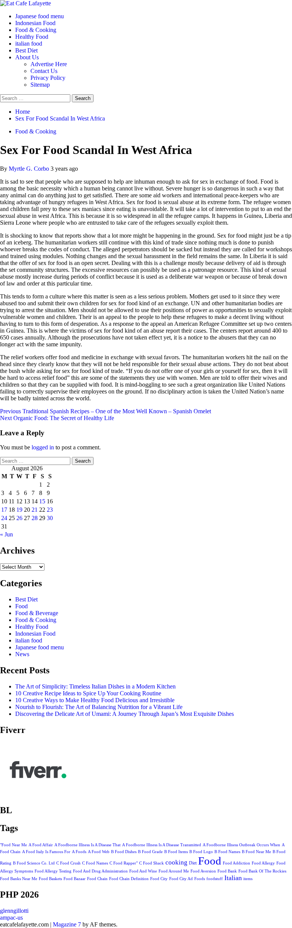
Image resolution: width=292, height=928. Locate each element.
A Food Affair (41, 845)
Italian (233, 878)
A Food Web (99, 852)
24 (4, 518)
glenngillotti (14, 910)
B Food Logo (201, 852)
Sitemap (40, 84)
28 (35, 518)
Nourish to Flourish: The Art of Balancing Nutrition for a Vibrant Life (98, 707)
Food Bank (227, 871)
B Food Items (176, 852)
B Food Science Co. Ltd (34, 863)
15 (42, 501)
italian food (28, 43)
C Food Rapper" (124, 863)
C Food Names (95, 863)
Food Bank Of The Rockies (262, 871)
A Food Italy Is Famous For (46, 852)
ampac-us (11, 917)
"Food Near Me (13, 845)
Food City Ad (181, 879)
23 (50, 509)
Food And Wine (143, 871)
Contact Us (43, 71)
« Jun (6, 534)
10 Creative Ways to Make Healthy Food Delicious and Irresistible (95, 700)
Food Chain (97, 879)
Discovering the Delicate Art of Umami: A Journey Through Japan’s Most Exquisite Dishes (124, 714)
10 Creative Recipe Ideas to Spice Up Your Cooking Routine (88, 693)
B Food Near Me (256, 852)
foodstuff (214, 879)
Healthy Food (31, 36)
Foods (199, 878)
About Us (27, 57)
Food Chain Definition (129, 879)
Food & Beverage (36, 613)
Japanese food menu (39, 16)
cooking (176, 862)
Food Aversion (203, 871)
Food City (159, 879)
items (247, 878)
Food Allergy (263, 863)
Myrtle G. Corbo (30, 168)
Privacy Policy (47, 78)
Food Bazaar (74, 879)
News (22, 654)
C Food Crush (68, 863)
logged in (43, 447)
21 (35, 509)
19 (19, 509)
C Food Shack (151, 863)
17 (4, 509)
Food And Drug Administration (100, 871)
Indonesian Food (35, 23)
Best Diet (26, 50)
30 (50, 518)
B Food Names (227, 852)
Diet (193, 863)
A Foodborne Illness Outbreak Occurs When (241, 845)
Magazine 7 (67, 924)
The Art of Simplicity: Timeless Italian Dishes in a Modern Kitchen (95, 686)
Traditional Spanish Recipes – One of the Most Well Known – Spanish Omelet (105, 411)
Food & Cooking (35, 30)
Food (21, 606)
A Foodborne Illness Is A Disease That (87, 845)
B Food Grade (150, 852)
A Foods (79, 852)
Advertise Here (48, 64)
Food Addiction (236, 863)
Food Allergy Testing (53, 871)
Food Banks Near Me (18, 879)
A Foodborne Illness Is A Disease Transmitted (161, 845)
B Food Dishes (123, 852)
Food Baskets (50, 879)
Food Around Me (174, 871)
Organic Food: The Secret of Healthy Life (57, 418)
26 (19, 518)
